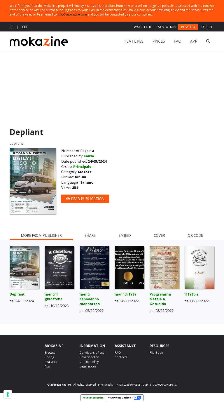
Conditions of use (92, 352)
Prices (158, 41)
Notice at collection (93, 397)
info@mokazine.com (72, 14)
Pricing (49, 357)
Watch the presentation (155, 27)
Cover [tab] (159, 235)
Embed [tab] (125, 235)
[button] (208, 41)
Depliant (17, 294)
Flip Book (156, 352)
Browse (50, 352)
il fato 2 (191, 294)
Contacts (121, 357)
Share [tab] (90, 235)
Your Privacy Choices (119, 397)
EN (24, 26)
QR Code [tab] (195, 235)
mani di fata (125, 294)
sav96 (89, 156)
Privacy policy (89, 357)
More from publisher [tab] (41, 235)
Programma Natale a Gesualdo (160, 299)
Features (134, 41)
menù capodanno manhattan (90, 299)
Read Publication (87, 198)
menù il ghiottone (54, 296)
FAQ (177, 41)
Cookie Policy (89, 362)
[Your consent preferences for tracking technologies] (8, 394)
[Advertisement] (112, 90)
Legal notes (88, 366)
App (193, 41)
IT (11, 26)
